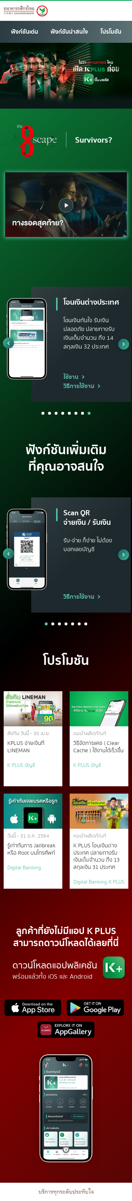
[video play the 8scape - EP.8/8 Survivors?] (66, 205)
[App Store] (33, 1010)
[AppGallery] (66, 1032)
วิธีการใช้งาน (78, 386)
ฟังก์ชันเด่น (24, 32)
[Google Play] (95, 1010)
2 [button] (49, 413)
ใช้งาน (70, 377)
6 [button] (75, 413)
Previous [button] (8, 343)
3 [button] (56, 413)
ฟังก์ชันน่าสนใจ (69, 32)
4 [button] (62, 413)
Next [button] (123, 344)
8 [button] (89, 413)
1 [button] (42, 413)
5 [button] (69, 413)
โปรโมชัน (110, 32)
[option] (66, 204)
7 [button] (82, 413)
